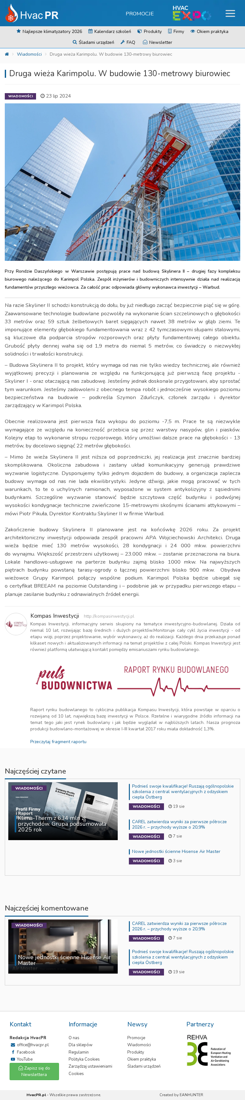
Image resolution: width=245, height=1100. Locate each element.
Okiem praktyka (212, 31)
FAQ (130, 42)
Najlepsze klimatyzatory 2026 (51, 31)
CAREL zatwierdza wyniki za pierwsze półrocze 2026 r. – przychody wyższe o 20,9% (179, 824)
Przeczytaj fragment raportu (58, 742)
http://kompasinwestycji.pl (109, 616)
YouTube (24, 1059)
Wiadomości (29, 54)
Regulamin (79, 1052)
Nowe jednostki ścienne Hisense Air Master (176, 851)
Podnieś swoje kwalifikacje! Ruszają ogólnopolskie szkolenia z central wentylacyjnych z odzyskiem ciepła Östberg (183, 791)
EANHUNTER (191, 1094)
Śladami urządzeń (96, 42)
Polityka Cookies (84, 1059)
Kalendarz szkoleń (112, 31)
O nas (74, 1038)
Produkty (152, 31)
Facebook (25, 1052)
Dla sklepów (81, 1045)
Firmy (178, 31)
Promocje (140, 13)
